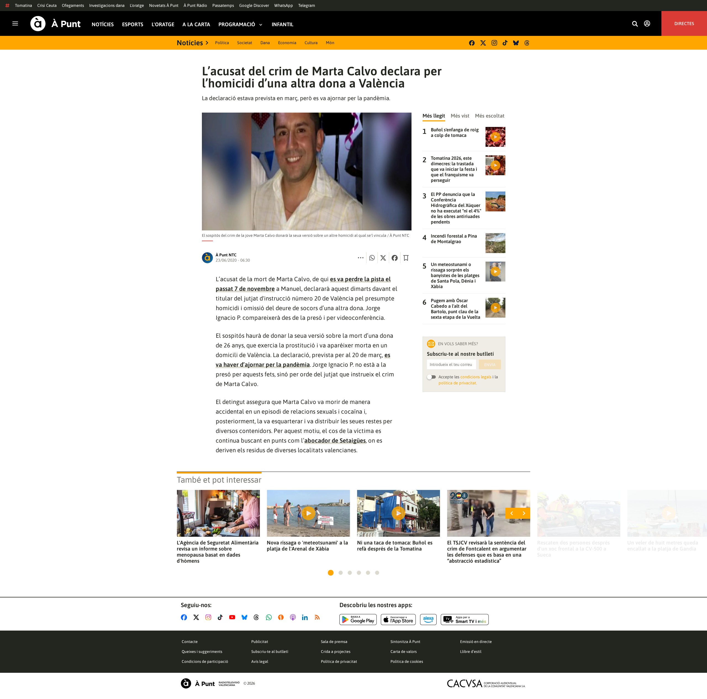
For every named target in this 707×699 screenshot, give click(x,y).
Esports (132, 24)
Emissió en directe (476, 641)
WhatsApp (283, 5)
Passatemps (223, 5)
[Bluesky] (516, 43)
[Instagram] (494, 43)
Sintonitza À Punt (405, 641)
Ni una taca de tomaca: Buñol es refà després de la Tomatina (394, 545)
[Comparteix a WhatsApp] (372, 257)
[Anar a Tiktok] (221, 617)
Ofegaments (73, 5)
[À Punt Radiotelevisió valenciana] (210, 683)
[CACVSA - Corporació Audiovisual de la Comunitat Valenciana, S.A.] (486, 683)
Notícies (103, 24)
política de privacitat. (458, 383)
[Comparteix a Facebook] (394, 257)
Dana (265, 42)
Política (222, 42)
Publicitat (259, 641)
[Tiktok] (505, 43)
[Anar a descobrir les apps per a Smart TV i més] (465, 619)
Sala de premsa (334, 641)
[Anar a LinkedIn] (306, 617)
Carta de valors (404, 651)
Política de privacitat (339, 661)
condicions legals (475, 376)
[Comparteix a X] (383, 257)
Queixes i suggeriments (202, 651)
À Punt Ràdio (195, 5)
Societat (244, 42)
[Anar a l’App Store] (398, 619)
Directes (684, 23)
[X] (483, 43)
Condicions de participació (205, 661)
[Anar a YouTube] (233, 617)
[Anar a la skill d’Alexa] (428, 619)
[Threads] (527, 43)
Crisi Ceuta (47, 5)
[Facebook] (472, 43)
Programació (236, 24)
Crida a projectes (335, 651)
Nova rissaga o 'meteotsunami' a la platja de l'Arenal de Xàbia (307, 545)
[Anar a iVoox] (282, 617)
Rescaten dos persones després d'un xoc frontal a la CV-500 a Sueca (573, 548)
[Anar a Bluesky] (246, 617)
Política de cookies (407, 661)
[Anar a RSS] (318, 617)
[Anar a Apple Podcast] (294, 617)
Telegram (306, 5)
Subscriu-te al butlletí (269, 651)
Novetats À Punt (163, 5)
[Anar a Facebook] (185, 617)
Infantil (282, 24)
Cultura (311, 42)
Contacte (190, 641)
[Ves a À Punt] (55, 23)
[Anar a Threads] (258, 617)
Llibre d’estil (470, 651)
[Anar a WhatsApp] (270, 617)
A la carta (196, 24)
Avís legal (259, 661)
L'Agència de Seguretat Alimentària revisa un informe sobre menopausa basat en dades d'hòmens (217, 551)
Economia (287, 42)
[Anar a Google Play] (358, 619)
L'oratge (137, 5)
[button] (331, 573)
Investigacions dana (107, 5)
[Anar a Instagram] (209, 617)
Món (330, 42)
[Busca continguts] (635, 24)
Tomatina (23, 5)
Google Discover (254, 5)
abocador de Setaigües (335, 440)
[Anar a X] (197, 617)
